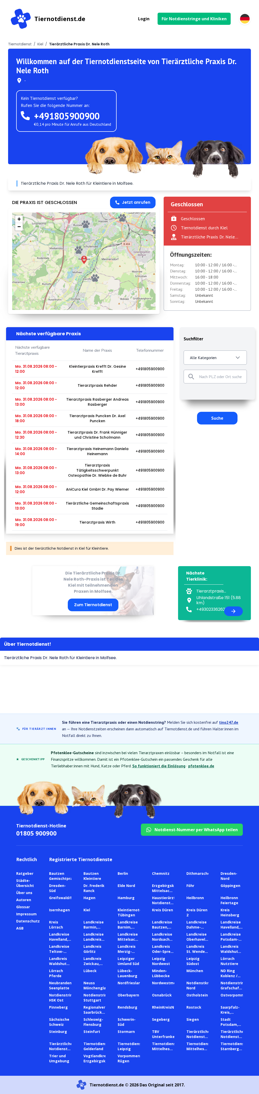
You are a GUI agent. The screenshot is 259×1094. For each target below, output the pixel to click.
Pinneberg (58, 1007)
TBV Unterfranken (164, 1034)
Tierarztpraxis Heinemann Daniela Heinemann (97, 451)
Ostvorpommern (236, 995)
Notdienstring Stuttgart (96, 998)
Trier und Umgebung (59, 1058)
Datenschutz (28, 921)
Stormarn (126, 1031)
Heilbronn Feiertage (229, 900)
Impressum (26, 914)
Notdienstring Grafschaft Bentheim (233, 987)
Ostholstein (197, 995)
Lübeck (90, 970)
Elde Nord (126, 885)
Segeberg (161, 1019)
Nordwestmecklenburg (173, 982)
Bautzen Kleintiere (92, 876)
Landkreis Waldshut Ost (230, 951)
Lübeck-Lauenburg (127, 973)
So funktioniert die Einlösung (158, 765)
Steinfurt (91, 1031)
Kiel (40, 44)
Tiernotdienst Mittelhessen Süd (199, 1048)
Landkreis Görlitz (92, 949)
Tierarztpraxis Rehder (97, 385)
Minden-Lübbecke (161, 973)
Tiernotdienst (20, 44)
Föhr (190, 885)
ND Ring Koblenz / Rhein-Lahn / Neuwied (231, 978)
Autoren (23, 899)
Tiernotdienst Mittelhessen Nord (164, 1048)
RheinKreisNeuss (167, 1007)
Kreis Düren (162, 909)
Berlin (123, 873)
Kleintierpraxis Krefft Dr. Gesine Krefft (97, 369)
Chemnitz (160, 873)
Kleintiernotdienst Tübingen (134, 912)
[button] (84, 260)
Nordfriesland (130, 982)
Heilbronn (195, 897)
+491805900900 (67, 116)
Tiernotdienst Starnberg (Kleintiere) (233, 1048)
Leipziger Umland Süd (128, 961)
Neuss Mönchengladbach (100, 985)
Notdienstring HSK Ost (62, 998)
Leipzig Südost (193, 961)
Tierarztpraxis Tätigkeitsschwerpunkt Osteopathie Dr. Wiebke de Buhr (97, 470)
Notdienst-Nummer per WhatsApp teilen (196, 829)
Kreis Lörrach (56, 925)
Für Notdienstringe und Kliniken (194, 19)
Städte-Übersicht (25, 883)
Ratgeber (24, 873)
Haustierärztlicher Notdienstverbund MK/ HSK (168, 902)
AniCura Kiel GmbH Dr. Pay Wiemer (97, 489)
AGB (20, 928)
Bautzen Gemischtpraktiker (66, 876)
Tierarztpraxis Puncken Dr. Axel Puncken (97, 418)
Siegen (192, 1019)
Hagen (89, 897)
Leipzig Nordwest (161, 961)
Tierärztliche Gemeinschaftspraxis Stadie (97, 506)
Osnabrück (162, 995)
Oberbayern (128, 995)
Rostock (193, 1007)
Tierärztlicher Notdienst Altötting (198, 1036)
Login (143, 19)
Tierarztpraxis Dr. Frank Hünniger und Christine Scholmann (97, 435)
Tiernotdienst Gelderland (96, 1046)
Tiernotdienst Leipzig (130, 1046)
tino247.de (228, 722)
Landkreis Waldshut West (58, 963)
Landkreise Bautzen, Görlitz (162, 927)
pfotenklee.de (201, 765)
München (194, 970)
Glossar (23, 906)
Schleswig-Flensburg (93, 1022)
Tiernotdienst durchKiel (204, 228)
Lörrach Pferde (56, 973)
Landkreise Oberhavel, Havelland (196, 939)
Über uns (24, 892)
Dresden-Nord (229, 876)
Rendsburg (127, 1007)
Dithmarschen (199, 873)
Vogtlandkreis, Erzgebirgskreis (97, 1058)
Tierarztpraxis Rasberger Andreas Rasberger (97, 402)
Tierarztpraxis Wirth (97, 522)
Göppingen (230, 885)
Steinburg (58, 1031)
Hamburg (126, 897)
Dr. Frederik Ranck (93, 888)
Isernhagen (59, 909)
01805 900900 (36, 833)
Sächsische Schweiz (59, 1022)
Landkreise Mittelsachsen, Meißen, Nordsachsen (131, 942)
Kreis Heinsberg (230, 912)
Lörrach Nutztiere (229, 961)
